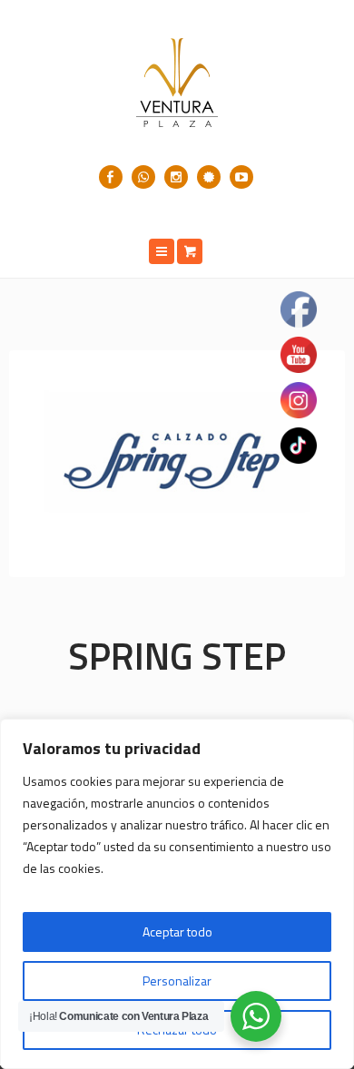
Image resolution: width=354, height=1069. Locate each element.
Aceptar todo (177, 931)
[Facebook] (111, 177)
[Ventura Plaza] (177, 82)
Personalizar (177, 980)
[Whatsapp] (143, 177)
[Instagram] (176, 177)
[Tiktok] (209, 177)
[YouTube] (241, 177)
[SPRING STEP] (177, 463)
